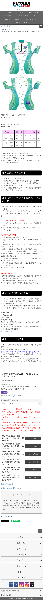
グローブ (30, 12)
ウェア (3, 12)
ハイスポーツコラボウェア (32, 19)
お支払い (21, 537)
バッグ (15, 12)
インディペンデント (23, 15)
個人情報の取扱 (6, 595)
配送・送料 (21, 543)
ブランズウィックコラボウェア (11, 19)
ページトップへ (40, 531)
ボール (9, 12)
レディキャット (37, 15)
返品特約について (7, 484)
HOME (3, 29)
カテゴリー (21, 560)
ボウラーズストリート (7, 15)
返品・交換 (21, 549)
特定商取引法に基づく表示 (10, 591)
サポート (21, 572)
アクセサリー (38, 12)
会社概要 (21, 577)
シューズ (22, 12)
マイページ (21, 566)
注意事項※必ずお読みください (11, 400)
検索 (41, 26)
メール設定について (8, 331)
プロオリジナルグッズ (21, 22)
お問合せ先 (21, 554)
